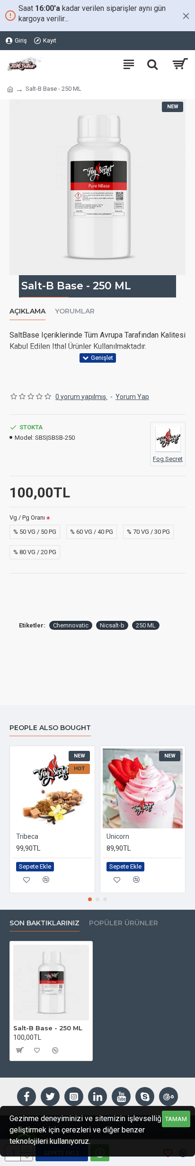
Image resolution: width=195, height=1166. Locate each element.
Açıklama (27, 311)
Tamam (176, 1118)
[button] (90, 899)
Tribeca (27, 836)
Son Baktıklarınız (44, 923)
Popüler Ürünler (123, 923)
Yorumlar (75, 311)
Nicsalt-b (112, 625)
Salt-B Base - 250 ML (47, 1028)
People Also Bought (50, 728)
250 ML (146, 625)
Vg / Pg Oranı (27, 517)
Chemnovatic (71, 625)
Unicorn (117, 836)
